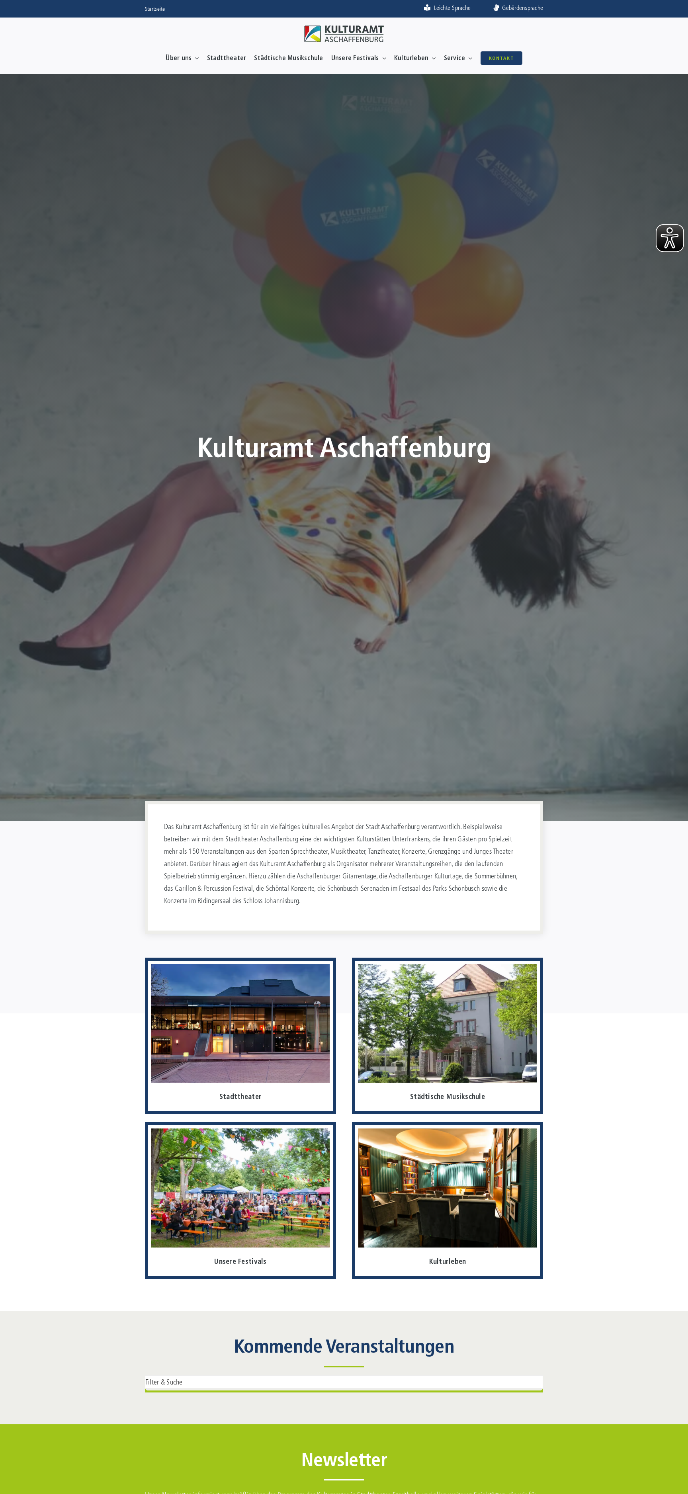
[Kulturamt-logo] (344, 29)
